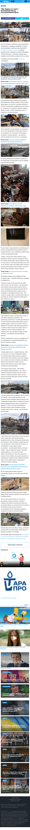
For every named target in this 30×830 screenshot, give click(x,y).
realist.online (16, 818)
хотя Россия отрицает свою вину (10, 50)
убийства (5, 597)
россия (9, 597)
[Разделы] (28, 0)
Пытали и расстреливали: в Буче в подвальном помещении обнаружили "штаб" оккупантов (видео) (14, 347)
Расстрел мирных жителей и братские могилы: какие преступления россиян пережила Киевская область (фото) (14, 466)
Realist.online (8, 811)
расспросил (21, 59)
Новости (4, 654)
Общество (3, 5)
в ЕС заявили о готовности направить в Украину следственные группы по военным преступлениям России (15, 536)
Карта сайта (3, 809)
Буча (2, 597)
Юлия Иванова (4, 549)
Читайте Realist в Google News (15, 544)
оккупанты (14, 597)
